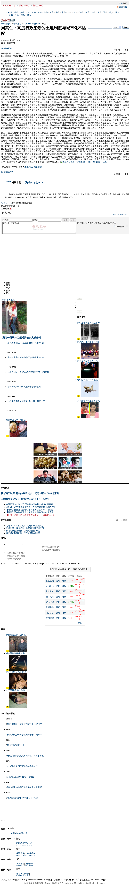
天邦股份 (50, 607)
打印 (6, 181)
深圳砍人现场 (8, 300)
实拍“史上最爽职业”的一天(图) (21, 777)
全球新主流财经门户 (51, 547)
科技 (70, 12)
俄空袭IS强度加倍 (14, 533)
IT (31, 874)
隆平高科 (50, 597)
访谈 (27, 863)
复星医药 (50, 581)
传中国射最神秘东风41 (16, 653)
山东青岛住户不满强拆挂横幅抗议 (22, 766)
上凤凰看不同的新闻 (51, 550)
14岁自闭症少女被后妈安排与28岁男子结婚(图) (28, 372)
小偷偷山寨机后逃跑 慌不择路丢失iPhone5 (26, 357)
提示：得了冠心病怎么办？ (70, 454)
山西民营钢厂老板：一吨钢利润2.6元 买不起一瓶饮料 (25, 499)
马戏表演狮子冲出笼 (35, 528)
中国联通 (50, 618)
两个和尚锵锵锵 (14, 559)
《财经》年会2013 (32, 24)
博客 (117, 12)
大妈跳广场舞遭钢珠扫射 (88, 342)
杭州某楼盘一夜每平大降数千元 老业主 (24, 724)
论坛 (11, 15)
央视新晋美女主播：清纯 (88, 401)
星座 (29, 15)
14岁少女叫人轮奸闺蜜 (16, 672)
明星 (18, 853)
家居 (64, 12)
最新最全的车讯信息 (16, 553)
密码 (35, 220)
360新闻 (123, 520)
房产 (58, 12)
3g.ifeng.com (6, 203)
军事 (105, 12)
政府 (40, 167)
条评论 (10, 48)
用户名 (5, 220)
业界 (18, 863)
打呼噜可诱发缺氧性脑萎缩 (70, 482)
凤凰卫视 (123, 7)
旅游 (76, 12)
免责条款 (80, 880)
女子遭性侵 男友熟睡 (15, 690)
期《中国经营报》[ (15, 745)
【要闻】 (10, 512)
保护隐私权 (69, 880)
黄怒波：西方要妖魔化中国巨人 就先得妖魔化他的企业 (30, 507)
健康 (40, 12)
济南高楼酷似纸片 (32, 531)
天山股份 (50, 586)
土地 (27, 167)
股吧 (58, 581)
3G (21, 874)
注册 (121, 3)
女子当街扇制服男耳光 (87, 361)
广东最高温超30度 (32, 533)
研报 (64, 581)
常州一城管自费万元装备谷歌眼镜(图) (24, 387)
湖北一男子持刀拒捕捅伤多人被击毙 (21, 337)
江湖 (27, 853)
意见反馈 (89, 880)
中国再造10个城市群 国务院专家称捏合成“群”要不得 (29, 504)
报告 (31, 863)
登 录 (65, 220)
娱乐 (22, 12)
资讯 (10, 12)
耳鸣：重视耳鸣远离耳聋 (45, 482)
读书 (81, 12)
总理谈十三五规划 (35, 526)
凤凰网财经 (6, 24)
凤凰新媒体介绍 (9, 880)
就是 (36, 167)
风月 (22, 853)
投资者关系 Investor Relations (30, 880)
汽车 (52, 12)
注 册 (73, 220)
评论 (22, 863)
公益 (17, 15)
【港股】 (10, 510)
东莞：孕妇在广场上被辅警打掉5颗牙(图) (25, 343)
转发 (9, 181)
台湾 (21, 833)
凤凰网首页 (10, 5)
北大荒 (50, 613)
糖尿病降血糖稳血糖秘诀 (45, 454)
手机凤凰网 (24, 5)
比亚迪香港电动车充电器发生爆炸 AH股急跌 (34, 510)
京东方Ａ (50, 591)
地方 (31, 167)
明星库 (32, 853)
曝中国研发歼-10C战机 (87, 380)
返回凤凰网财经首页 (10, 206)
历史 (99, 12)
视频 (111, 12)
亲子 (46, 12)
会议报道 (17, 24)
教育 (87, 12)
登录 (125, 3)
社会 (25, 833)
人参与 (4, 48)
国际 (17, 833)
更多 (80, 623)
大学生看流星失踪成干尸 (88, 323)
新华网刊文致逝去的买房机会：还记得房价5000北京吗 (30, 493)
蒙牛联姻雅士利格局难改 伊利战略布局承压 (33, 512)
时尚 (34, 12)
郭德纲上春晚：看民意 (16, 420)
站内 (115, 27)
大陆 (12, 833)
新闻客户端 (38, 5)
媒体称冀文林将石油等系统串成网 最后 (24, 787)
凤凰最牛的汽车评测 (16, 556)
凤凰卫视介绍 (101, 880)
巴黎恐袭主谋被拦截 (15, 528)
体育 (28, 12)
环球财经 (28, 843)
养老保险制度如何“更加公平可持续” (23, 798)
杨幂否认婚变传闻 (14, 531)
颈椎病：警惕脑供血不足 (70, 468)
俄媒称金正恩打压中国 (16, 635)
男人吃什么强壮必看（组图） (45, 468)
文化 (93, 12)
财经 (16, 12)
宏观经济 (20, 843)
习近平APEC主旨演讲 (16, 526)
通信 (18, 874)
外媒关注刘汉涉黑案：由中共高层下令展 (25, 756)
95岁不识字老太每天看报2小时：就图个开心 (27, 401)
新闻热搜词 (6, 520)
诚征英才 (58, 880)
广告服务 (48, 880)
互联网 (26, 874)
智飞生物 (50, 602)
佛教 (23, 15)
